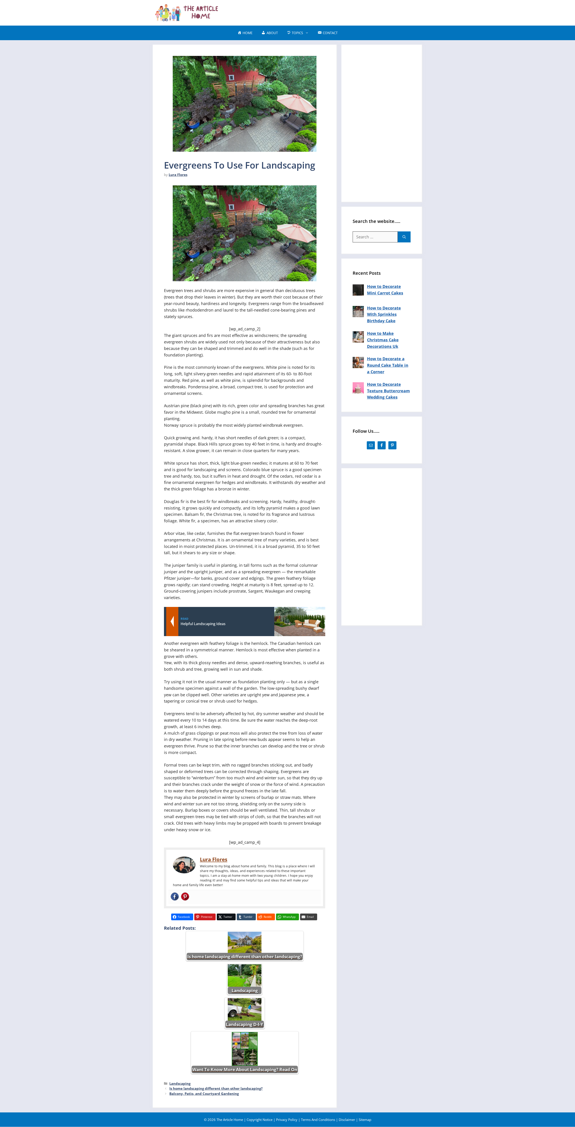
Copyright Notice (259, 1119)
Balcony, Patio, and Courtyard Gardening (204, 1093)
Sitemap (365, 1119)
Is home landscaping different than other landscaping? (216, 1088)
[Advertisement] (340, 12)
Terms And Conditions (318, 1119)
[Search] (404, 236)
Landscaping (179, 1083)
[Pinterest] (185, 896)
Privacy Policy (286, 1119)
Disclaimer (347, 1119)
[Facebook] (175, 896)
